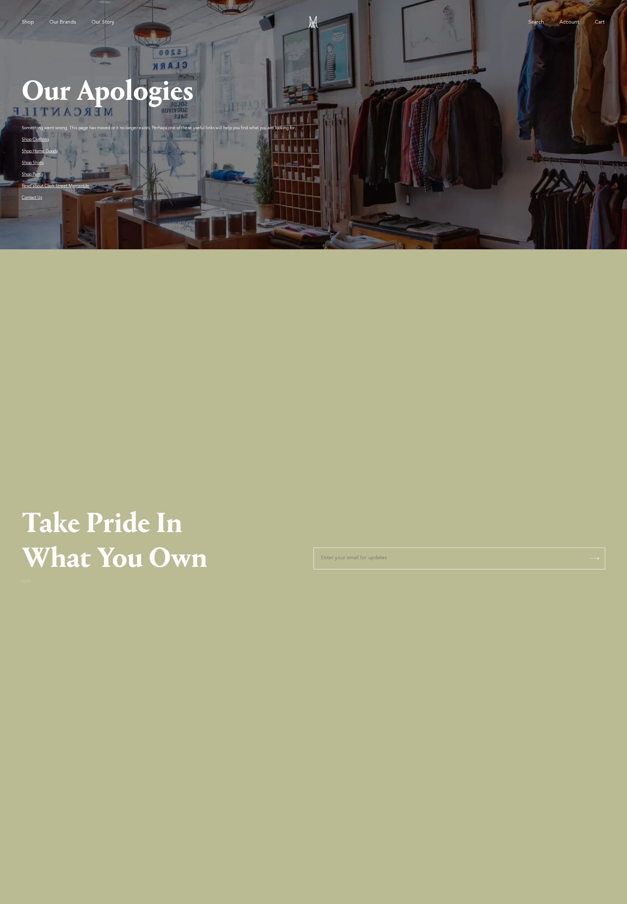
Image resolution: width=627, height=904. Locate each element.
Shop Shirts (33, 163)
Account (569, 22)
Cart (600, 22)
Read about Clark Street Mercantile (55, 186)
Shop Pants (32, 174)
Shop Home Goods (40, 151)
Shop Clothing (35, 140)
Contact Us (32, 198)
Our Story (102, 22)
